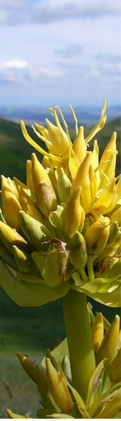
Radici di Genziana (53, 415)
